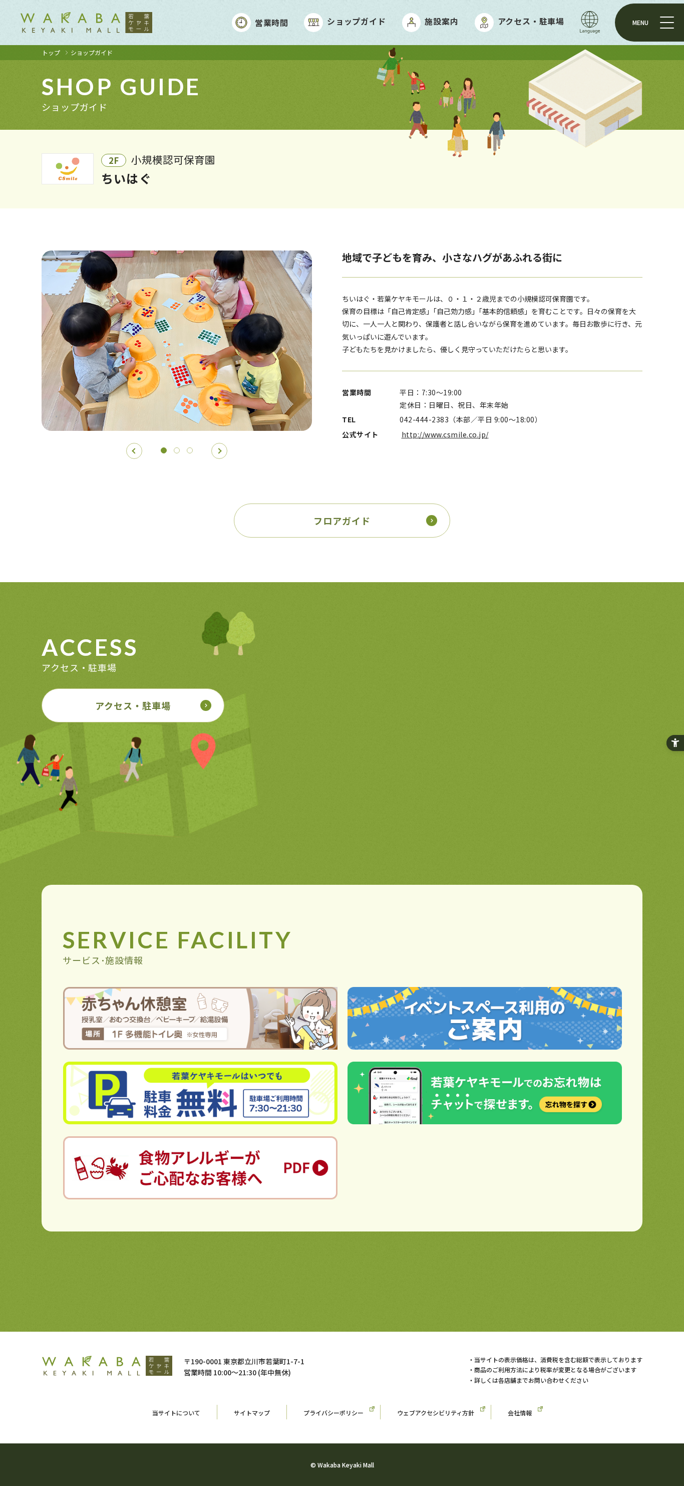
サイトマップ (252, 1412)
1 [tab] (164, 450)
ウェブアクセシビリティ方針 (435, 1412)
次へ (219, 451)
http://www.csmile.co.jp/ (445, 434)
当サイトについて (176, 1412)
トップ (51, 52)
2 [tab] (177, 450)
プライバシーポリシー (333, 1412)
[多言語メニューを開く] (590, 22)
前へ (134, 451)
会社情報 (520, 1412)
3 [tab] (190, 450)
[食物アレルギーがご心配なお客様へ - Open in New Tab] (200, 1192)
